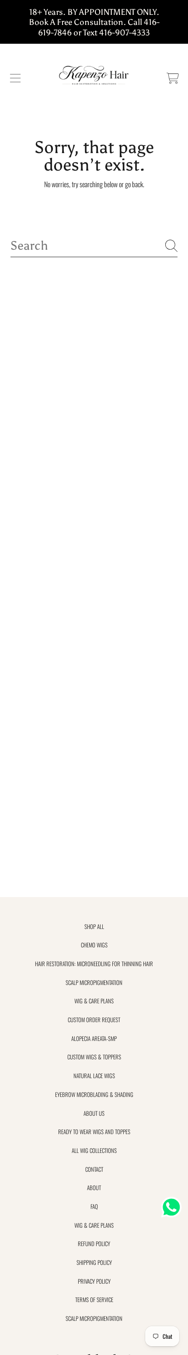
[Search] (171, 245)
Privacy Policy (94, 1281)
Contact (94, 1169)
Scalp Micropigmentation (94, 982)
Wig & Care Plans (94, 1225)
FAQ (94, 1206)
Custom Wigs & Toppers (94, 1056)
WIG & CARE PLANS (94, 1000)
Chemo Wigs (94, 944)
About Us (94, 1113)
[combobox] (94, 245)
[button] (15, 78)
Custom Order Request (94, 1019)
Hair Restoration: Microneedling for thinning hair (94, 963)
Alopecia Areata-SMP (94, 1038)
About (94, 1187)
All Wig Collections (94, 1150)
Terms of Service (94, 1299)
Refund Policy (94, 1243)
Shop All (94, 926)
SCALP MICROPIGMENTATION (94, 1318)
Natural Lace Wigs (94, 1075)
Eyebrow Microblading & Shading (94, 1094)
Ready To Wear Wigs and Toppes (94, 1131)
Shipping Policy (94, 1262)
